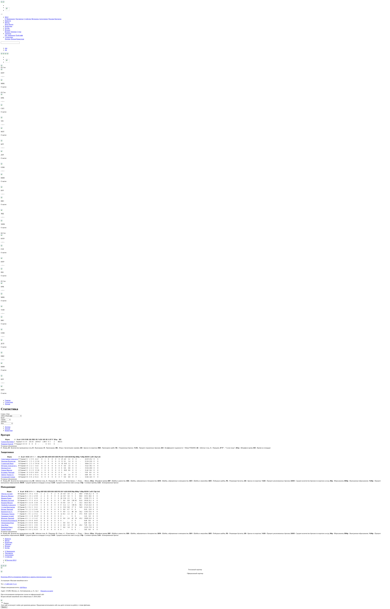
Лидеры (7, 39)
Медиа (7, 22)
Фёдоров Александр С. (9, 466)
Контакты (58, 19)
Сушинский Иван (7, 463)
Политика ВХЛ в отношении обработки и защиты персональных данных (26, 577)
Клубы (7, 28)
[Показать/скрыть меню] (1, 14)
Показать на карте (47, 591)
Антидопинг (43, 19)
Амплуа (3, 421)
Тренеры (14, 32)
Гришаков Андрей (7, 516)
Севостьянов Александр (9, 459)
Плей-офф (19, 35)
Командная (20, 39)
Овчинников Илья (7, 523)
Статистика (9, 37)
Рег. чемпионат (10, 35)
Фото (7, 24)
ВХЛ (6, 17)
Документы (19, 19)
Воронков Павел (7, 527)
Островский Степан (8, 477)
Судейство (27, 19)
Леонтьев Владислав (8, 461)
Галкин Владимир (7, 442)
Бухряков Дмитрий (7, 472)
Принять (4, 607)
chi (6, 50)
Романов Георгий (7, 444)
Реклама (51, 19)
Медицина (35, 19)
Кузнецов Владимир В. (9, 520)
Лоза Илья (4, 525)
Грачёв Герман (6, 529)
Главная (7, 400)
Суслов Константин (8, 507)
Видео (11, 24)
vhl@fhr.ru (23, 587)
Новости (8, 21)
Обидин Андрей (6, 494)
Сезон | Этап (5, 414)
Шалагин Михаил (7, 496)
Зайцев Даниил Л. (7, 475)
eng (6, 48)
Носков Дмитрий (7, 509)
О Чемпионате (10, 19)
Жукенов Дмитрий (7, 518)
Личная (13, 39)
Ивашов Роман (6, 498)
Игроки (7, 30)
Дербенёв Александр (8, 505)
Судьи (19, 32)
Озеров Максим (6, 470)
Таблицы (8, 33)
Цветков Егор (6, 468)
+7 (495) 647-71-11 (10, 584)
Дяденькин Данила (7, 514)
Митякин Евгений (7, 500)
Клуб (2, 418)
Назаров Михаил (7, 503)
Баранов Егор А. (7, 511)
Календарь (8, 26)
